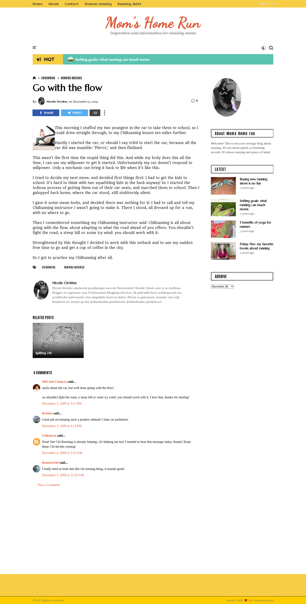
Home (38, 4)
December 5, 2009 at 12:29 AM (63, 475)
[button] (263, 48)
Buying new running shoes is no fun (253, 181)
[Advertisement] (116, 531)
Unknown (49, 435)
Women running (98, 4)
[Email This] (95, 112)
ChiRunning (48, 78)
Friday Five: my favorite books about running (256, 246)
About (54, 4)
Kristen (47, 413)
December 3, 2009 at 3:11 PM (61, 403)
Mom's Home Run (153, 22)
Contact (72, 4)
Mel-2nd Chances (54, 381)
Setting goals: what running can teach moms (108, 59)
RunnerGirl (50, 462)
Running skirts (129, 4)
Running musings (71, 78)
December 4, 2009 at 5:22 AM (62, 453)
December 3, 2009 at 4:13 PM (62, 426)
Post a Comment (49, 485)
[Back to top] (296, 594)
